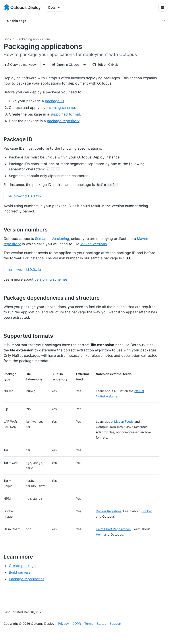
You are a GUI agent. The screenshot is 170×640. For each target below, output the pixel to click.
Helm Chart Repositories (113, 529)
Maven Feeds (123, 421)
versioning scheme (59, 107)
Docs (7, 39)
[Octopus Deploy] (22, 7)
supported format (65, 114)
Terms (88, 623)
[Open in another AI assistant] (84, 64)
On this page (16, 21)
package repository (63, 121)
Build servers (19, 572)
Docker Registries (108, 511)
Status (101, 623)
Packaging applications (33, 39)
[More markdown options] (43, 64)
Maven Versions (93, 244)
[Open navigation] (159, 8)
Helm (99, 534)
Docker (146, 511)
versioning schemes (51, 279)
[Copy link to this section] (37, 139)
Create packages (23, 565)
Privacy (63, 623)
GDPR (76, 623)
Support (115, 623)
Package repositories (26, 579)
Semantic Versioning (52, 238)
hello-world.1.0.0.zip (24, 196)
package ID (54, 101)
